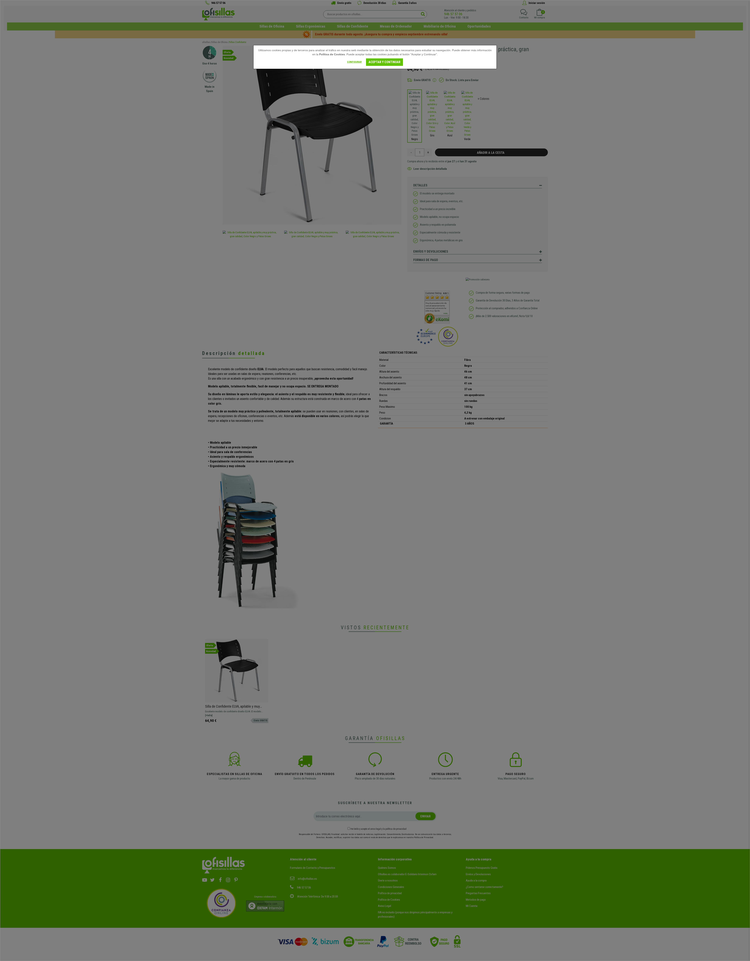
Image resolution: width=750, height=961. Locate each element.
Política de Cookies (332, 54)
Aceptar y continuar (384, 62)
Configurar (354, 61)
